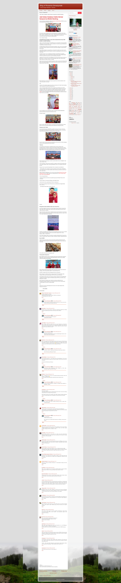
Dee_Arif (43, 516)
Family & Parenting (72, 104)
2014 (71, 99)
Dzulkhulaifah (44, 425)
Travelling (40, 10)
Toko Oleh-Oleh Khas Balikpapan (74, 112)
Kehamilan (79, 107)
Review (53, 10)
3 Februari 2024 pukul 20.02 (49, 516)
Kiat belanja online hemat (77, 108)
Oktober (72, 76)
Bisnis (70, 103)
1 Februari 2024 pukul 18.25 (50, 389)
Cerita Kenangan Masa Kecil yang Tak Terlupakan (77, 65)
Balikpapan (73, 102)
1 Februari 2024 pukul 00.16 (50, 308)
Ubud (69, 114)
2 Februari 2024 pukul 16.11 (57, 454)
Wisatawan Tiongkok (77, 114)
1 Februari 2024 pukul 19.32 (57, 415)
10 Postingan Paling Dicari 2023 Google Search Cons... (75, 85)
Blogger (63, 579)
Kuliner (70, 109)
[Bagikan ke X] (44, 288)
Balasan (44, 299)
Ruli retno (43, 509)
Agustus (72, 77)
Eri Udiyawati (44, 495)
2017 (71, 95)
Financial (78, 104)
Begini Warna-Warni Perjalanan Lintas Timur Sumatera (76, 44)
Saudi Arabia (78, 110)
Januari (72, 80)
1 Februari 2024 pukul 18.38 (51, 407)
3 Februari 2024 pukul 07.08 (51, 488)
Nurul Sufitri (44, 322)
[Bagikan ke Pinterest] (46, 288)
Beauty (79, 102)
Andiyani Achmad (44, 461)
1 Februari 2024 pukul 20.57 (51, 425)
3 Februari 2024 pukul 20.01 (49, 509)
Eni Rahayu (43, 467)
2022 (71, 89)
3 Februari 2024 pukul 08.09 (50, 495)
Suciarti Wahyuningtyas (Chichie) (47, 454)
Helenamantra (44, 407)
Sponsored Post (71, 111)
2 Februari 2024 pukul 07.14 (50, 432)
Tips (79, 111)
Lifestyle (45, 10)
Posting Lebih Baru (43, 571)
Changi (79, 103)
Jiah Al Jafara (44, 502)
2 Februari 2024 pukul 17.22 (52, 461)
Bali (69, 102)
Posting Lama (64, 571)
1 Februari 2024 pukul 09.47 (57, 315)
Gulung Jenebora (78, 105)
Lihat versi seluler (53, 573)
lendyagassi (44, 389)
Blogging (49, 10)
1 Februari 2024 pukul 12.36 (50, 322)
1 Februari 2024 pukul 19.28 (57, 348)
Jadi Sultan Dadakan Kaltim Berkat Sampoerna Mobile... (76, 81)
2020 (71, 91)
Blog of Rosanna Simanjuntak (51, 6)
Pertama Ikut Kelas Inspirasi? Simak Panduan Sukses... (76, 84)
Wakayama (72, 114)
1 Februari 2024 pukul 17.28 (49, 374)
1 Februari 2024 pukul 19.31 (57, 400)
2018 (71, 94)
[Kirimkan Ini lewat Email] (43, 288)
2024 (71, 75)
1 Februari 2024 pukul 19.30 (57, 366)
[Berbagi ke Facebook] (45, 288)
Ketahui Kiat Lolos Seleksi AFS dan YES (77, 37)
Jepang (70, 106)
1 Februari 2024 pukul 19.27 (57, 331)
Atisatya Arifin (44, 488)
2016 (71, 96)
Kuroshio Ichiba (74, 109)
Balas (42, 297)
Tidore (76, 111)
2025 (71, 74)
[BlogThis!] (44, 288)
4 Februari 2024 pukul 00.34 (50, 538)
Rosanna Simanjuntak (47, 315)
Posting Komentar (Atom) (47, 575)
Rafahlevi (43, 374)
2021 (71, 90)
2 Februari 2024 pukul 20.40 (50, 467)
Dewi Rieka (43, 432)
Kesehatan (70, 108)
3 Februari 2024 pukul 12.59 (50, 502)
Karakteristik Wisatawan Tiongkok (73, 107)
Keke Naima (44, 308)
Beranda (54, 571)
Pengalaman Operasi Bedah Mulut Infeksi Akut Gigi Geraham (77, 51)
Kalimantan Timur (77, 106)
